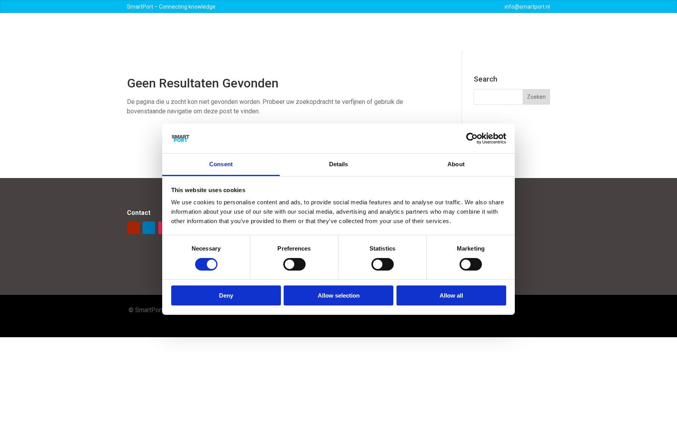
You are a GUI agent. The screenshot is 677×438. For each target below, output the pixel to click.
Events (444, 32)
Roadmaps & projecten (364, 32)
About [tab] (456, 164)
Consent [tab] (221, 164)
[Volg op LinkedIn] (149, 228)
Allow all (451, 295)
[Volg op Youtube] (133, 228)
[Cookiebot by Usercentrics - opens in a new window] (472, 138)
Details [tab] (338, 164)
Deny (226, 295)
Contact (507, 32)
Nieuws (418, 32)
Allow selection (339, 295)
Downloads (475, 32)
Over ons (309, 32)
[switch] (294, 264)
